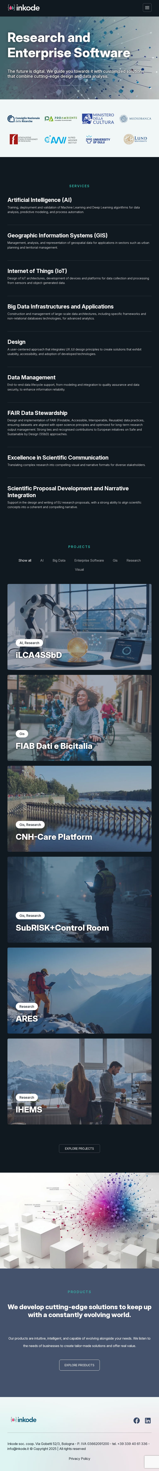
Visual (79, 569)
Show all (24, 560)
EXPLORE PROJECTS (79, 1148)
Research (133, 560)
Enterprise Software (89, 560)
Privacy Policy (79, 1459)
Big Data (59, 560)
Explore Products (79, 1365)
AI (42, 560)
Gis (115, 560)
